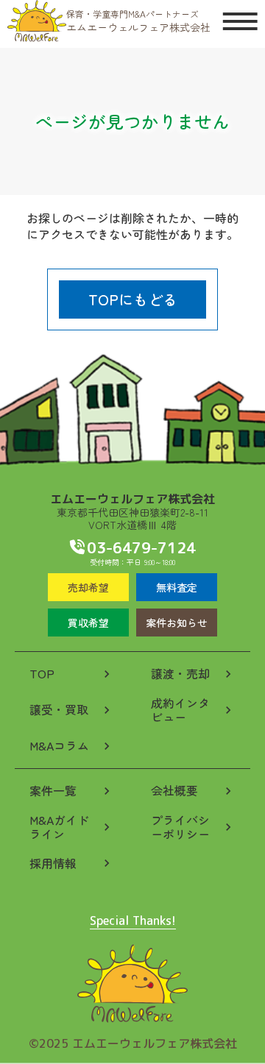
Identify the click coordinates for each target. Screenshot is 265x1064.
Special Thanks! (133, 922)
